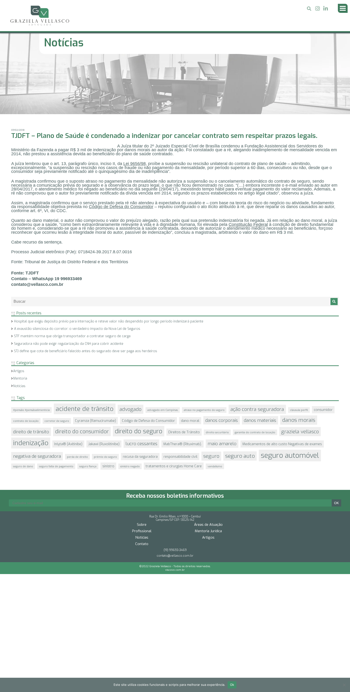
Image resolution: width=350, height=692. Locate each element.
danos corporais (221, 364)
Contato (141, 479)
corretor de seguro (57, 365)
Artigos (18, 315)
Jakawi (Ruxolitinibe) (104, 388)
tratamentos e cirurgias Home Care (174, 410)
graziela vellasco (300, 375)
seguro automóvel (290, 399)
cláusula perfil (299, 354)
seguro (211, 400)
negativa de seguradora (37, 400)
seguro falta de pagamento (56, 410)
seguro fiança (87, 410)
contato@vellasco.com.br (175, 491)
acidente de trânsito (85, 353)
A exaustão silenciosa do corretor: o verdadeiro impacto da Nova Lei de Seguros (77, 273)
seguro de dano (23, 410)
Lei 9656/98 (134, 107)
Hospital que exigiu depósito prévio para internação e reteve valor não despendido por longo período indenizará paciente (108, 265)
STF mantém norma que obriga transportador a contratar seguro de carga (72, 280)
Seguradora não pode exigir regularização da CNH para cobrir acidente (68, 288)
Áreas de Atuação (208, 460)
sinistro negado (130, 410)
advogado (130, 353)
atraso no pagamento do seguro (204, 354)
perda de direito (77, 401)
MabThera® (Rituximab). (182, 388)
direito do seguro (138, 375)
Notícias (19, 330)
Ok (232, 685)
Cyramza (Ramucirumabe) (95, 364)
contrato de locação (26, 365)
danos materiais (260, 364)
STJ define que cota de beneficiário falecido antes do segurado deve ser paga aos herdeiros (85, 295)
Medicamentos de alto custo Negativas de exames (282, 388)
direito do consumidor (82, 375)
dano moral (190, 364)
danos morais (298, 364)
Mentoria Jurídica (208, 466)
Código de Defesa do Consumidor (121, 150)
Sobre (141, 460)
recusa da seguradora (140, 400)
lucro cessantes (141, 388)
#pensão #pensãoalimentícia (31, 354)
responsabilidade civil (180, 400)
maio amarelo (222, 388)
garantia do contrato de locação (255, 376)
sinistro (108, 410)
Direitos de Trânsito (184, 376)
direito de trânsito (31, 376)
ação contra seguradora (257, 353)
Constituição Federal (248, 168)
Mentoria (20, 322)
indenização (30, 387)
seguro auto (240, 400)
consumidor (323, 353)
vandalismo (215, 410)
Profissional (141, 466)
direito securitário (217, 376)
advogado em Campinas (162, 354)
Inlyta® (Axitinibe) (68, 388)
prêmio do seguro (105, 401)
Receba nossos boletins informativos (175, 431)
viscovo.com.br (175, 505)
